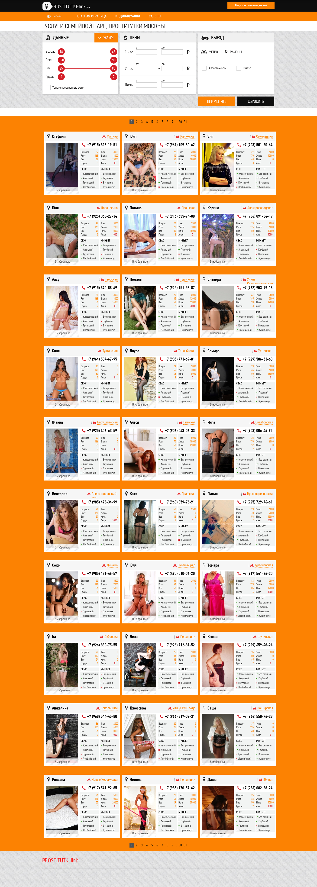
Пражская (188, 208)
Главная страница (92, 16)
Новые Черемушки (105, 779)
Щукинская (265, 637)
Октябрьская (264, 422)
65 (113, 52)
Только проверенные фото (68, 88)
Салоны (155, 16)
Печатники (187, 637)
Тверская (111, 279)
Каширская (265, 708)
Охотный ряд (186, 565)
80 (113, 68)
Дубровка (111, 637)
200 (113, 60)
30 (180, 121)
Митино (112, 136)
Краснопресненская (260, 494)
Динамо (112, 565)
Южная (268, 779)
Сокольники (264, 136)
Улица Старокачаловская (260, 281)
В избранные (62, 190)
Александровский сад (104, 496)
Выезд (247, 68)
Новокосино (109, 208)
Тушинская (187, 279)
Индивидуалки (127, 16)
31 (185, 121)
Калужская (187, 136)
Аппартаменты (217, 68)
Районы (236, 52)
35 (61, 68)
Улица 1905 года (184, 708)
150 (61, 60)
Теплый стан (186, 351)
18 (61, 52)
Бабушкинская (107, 422)
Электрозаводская (260, 208)
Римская (189, 422)
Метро (213, 52)
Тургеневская (264, 565)
